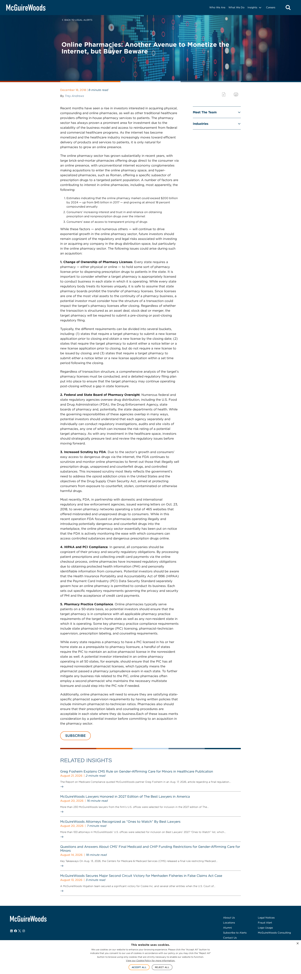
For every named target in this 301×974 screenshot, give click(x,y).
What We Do (236, 7)
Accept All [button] (139, 967)
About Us (229, 917)
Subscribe (75, 736)
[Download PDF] (224, 94)
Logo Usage (265, 927)
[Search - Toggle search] (288, 7)
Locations (229, 922)
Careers (270, 7)
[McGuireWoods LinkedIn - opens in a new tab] (11, 930)
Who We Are (217, 7)
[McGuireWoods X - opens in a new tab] (19, 930)
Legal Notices (266, 917)
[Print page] (236, 94)
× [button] (297, 943)
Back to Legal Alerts (78, 20)
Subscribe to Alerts (235, 932)
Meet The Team (205, 112)
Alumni (227, 927)
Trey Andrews (74, 96)
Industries (200, 124)
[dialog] (150, 957)
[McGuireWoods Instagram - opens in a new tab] (23, 930)
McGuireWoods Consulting (274, 932)
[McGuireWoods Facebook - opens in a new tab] (15, 930)
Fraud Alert (265, 922)
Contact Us (230, 937)
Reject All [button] (162, 967)
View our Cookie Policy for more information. (150, 960)
